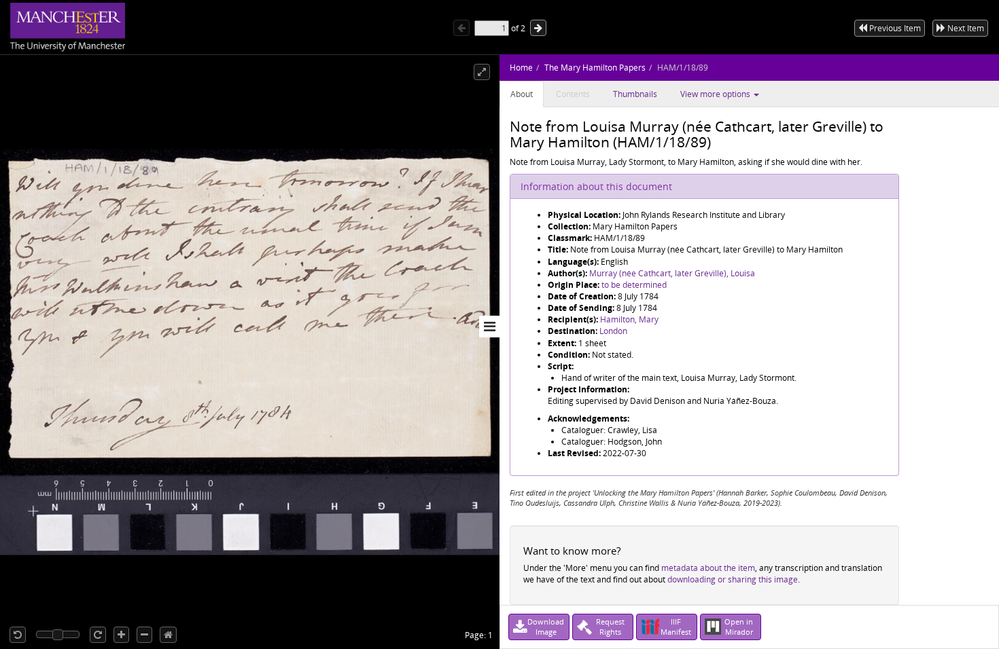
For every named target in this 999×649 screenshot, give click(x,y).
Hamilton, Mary (629, 319)
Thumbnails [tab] (635, 94)
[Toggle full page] (482, 72)
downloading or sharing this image (732, 579)
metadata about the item (708, 568)
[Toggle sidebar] (489, 326)
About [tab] (521, 94)
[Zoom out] (144, 635)
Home (521, 67)
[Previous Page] (461, 28)
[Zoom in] (121, 635)
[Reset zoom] (168, 635)
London (613, 331)
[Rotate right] (98, 635)
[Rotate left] (18, 635)
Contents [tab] (573, 94)
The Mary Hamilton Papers (595, 67)
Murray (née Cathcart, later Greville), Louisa (672, 273)
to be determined (634, 285)
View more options (716, 94)
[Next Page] (538, 28)
